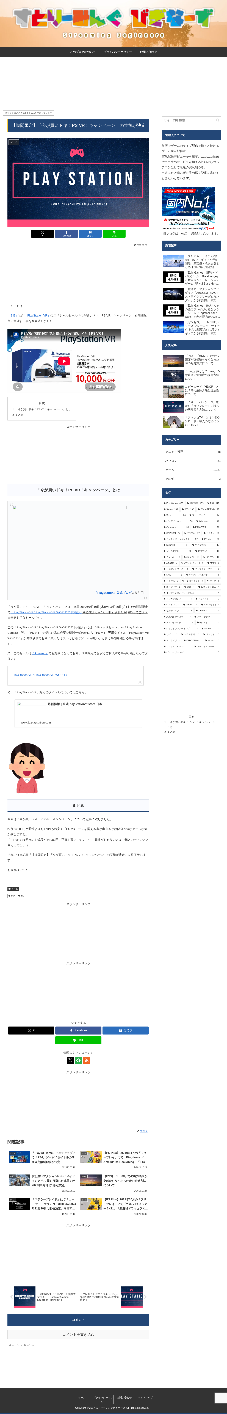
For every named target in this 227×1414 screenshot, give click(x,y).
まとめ (19, 414)
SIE (22, 896)
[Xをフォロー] (70, 1060)
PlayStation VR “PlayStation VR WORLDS (40, 675)
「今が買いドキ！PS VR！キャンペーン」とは (43, 409)
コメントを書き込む (78, 1334)
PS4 (13, 896)
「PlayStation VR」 (37, 315)
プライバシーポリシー (103, 1399)
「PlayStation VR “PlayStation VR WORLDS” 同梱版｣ (46, 612)
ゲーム (14, 889)
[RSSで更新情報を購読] (86, 1060)
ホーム (81, 1397)
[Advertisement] (113, 83)
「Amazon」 (40, 653)
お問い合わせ (124, 1397)
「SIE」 (12, 315)
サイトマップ (145, 1397)
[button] (218, 120)
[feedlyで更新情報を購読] (78, 1060)
